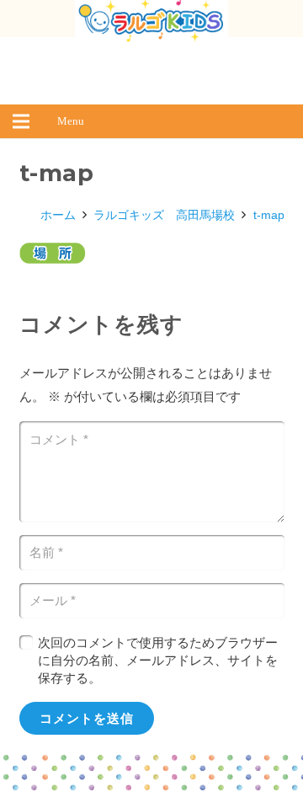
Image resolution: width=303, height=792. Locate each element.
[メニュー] (21, 121)
